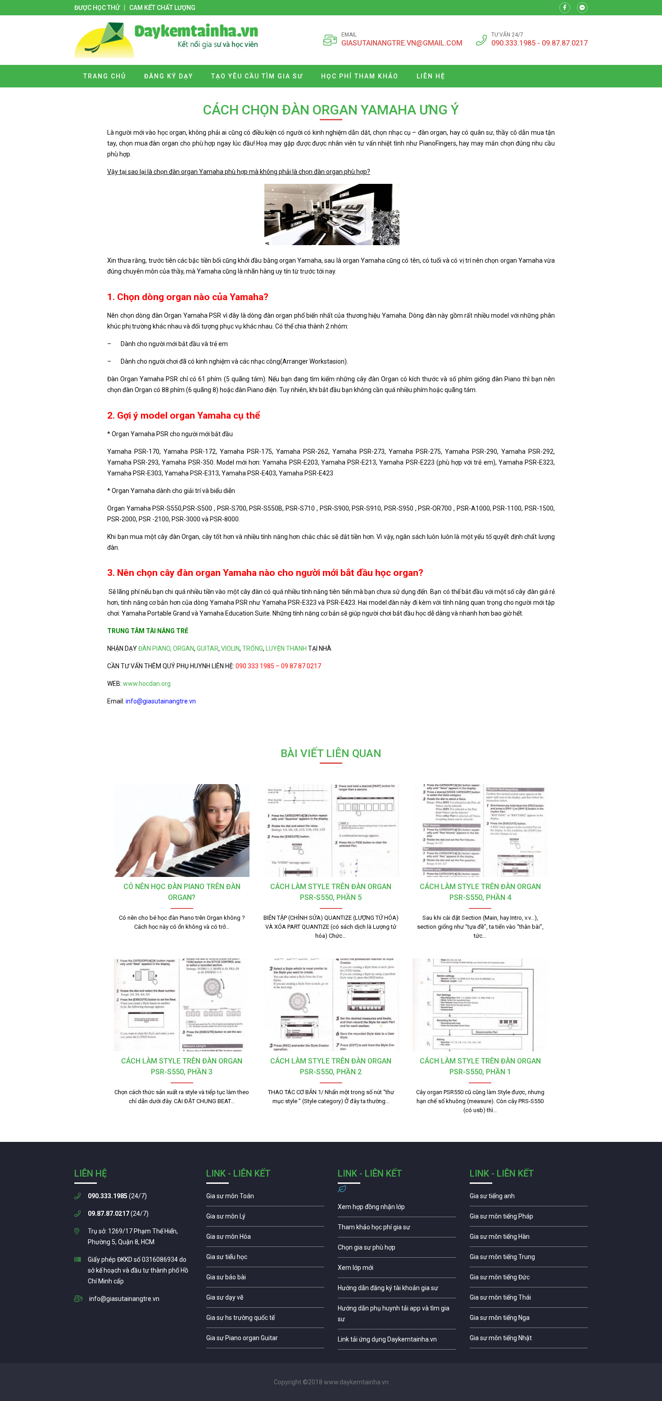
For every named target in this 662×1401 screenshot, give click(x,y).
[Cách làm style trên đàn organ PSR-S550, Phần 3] (181, 1004)
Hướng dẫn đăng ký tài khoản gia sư (397, 1290)
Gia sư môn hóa (265, 1238)
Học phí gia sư (397, 1229)
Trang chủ (104, 76)
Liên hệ (431, 76)
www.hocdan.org (146, 683)
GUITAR (207, 648)
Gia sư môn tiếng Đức (529, 1279)
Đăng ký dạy (168, 76)
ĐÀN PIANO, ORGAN (166, 648)
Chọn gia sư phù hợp (397, 1249)
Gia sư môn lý (265, 1218)
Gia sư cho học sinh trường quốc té (265, 1320)
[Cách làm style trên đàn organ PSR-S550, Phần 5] (331, 830)
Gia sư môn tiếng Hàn (529, 1238)
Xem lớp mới (397, 1270)
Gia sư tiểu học (265, 1259)
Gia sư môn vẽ (265, 1299)
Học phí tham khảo (360, 76)
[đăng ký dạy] (166, 40)
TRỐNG (252, 648)
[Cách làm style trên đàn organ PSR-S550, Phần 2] (331, 1004)
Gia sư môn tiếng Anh (529, 1198)
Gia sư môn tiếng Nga (397, 1341)
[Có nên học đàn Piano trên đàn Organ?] (181, 830)
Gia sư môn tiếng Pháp (529, 1218)
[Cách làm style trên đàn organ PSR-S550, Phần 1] (480, 1004)
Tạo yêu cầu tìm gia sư (257, 76)
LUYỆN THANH (286, 648)
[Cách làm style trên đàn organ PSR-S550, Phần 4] (480, 830)
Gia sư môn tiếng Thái (529, 1299)
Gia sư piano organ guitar (265, 1340)
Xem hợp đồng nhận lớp (397, 1209)
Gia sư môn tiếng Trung (529, 1259)
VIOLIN (230, 648)
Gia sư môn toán (265, 1198)
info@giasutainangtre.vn (124, 1298)
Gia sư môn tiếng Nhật (529, 1340)
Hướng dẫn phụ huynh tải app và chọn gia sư (397, 1316)
